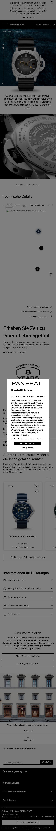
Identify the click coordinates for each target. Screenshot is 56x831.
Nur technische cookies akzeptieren (27, 396)
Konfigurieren (27, 448)
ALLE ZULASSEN (27, 443)
